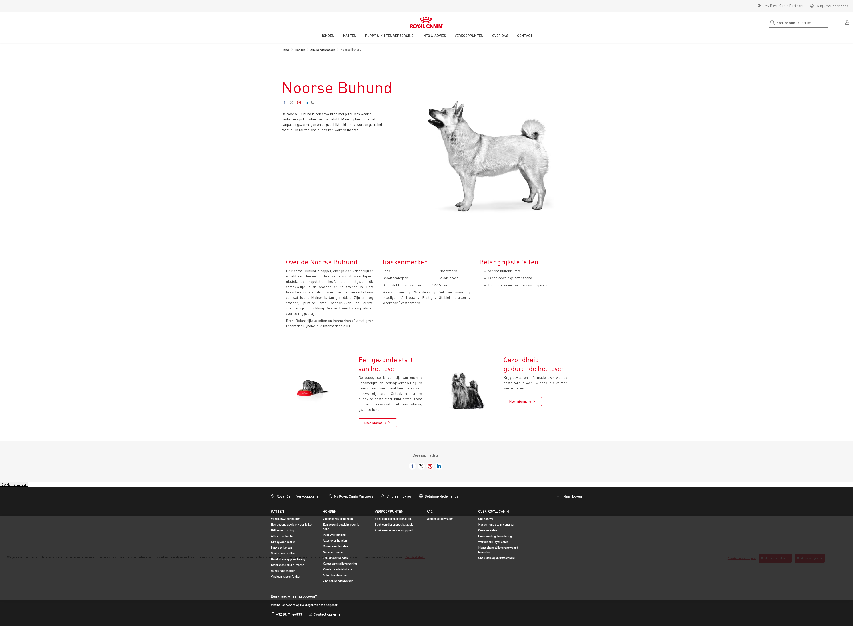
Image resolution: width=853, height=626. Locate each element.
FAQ (429, 514)
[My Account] (847, 22)
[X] (291, 102)
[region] (426, 558)
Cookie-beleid (415, 557)
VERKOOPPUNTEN (389, 514)
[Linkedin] (306, 102)
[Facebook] (284, 102)
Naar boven (572, 499)
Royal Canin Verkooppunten (299, 499)
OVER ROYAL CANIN (493, 514)
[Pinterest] (299, 102)
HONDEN (330, 514)
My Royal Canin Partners (783, 5)
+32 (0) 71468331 (290, 617)
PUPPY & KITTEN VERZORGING (389, 35)
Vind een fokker (399, 499)
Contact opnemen (328, 617)
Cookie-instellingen (18, 485)
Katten (277, 514)
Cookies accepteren (775, 558)
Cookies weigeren (809, 558)
